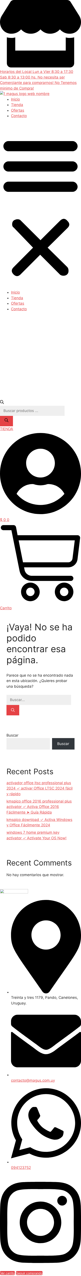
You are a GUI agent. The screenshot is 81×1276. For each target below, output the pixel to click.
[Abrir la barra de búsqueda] (2, 403)
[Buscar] (6, 421)
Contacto (19, 116)
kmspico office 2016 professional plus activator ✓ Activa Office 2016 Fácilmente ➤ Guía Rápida (39, 806)
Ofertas (17, 110)
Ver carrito (7, 1273)
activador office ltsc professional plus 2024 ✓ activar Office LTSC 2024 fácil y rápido (39, 788)
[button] (40, 207)
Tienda (17, 105)
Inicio (15, 99)
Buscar (12, 735)
